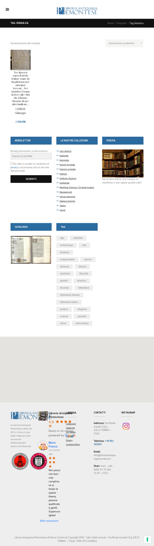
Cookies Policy (73, 444)
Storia (63, 323)
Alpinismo (64, 160)
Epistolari (65, 273)
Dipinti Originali (67, 164)
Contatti (70, 436)
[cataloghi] (31, 237)
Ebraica (82, 266)
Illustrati (64, 287)
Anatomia (64, 155)
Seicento (81, 316)
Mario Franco (53, 444)
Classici (88, 259)
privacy (14, 167)
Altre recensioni (49, 521)
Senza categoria (67, 196)
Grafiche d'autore (68, 178)
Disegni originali (67, 169)
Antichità (77, 238)
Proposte (121, 23)
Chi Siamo (70, 432)
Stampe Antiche (67, 201)
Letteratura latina (69, 302)
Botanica (64, 252)
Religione (82, 309)
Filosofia (83, 273)
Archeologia (66, 245)
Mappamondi (66, 192)
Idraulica (81, 280)
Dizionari (64, 266)
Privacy (69, 440)
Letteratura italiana (70, 294)
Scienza (64, 316)
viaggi (62, 210)
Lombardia (64, 182)
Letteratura (83, 287)
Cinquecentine (67, 259)
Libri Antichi (65, 151)
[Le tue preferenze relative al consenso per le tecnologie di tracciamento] (147, 539)
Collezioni (71, 423)
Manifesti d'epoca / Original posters (77, 187)
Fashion (63, 173)
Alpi (62, 238)
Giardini (64, 280)
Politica (64, 309)
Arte (84, 245)
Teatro (63, 205)
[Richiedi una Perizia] (122, 151)
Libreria (71, 412)
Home (110, 23)
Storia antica (81, 323)
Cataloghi (70, 427)
